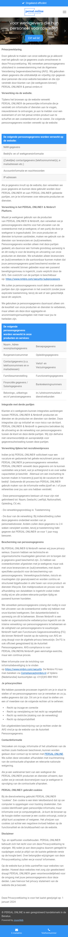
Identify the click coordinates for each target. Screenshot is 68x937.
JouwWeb (18, 920)
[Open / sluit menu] (64, 11)
